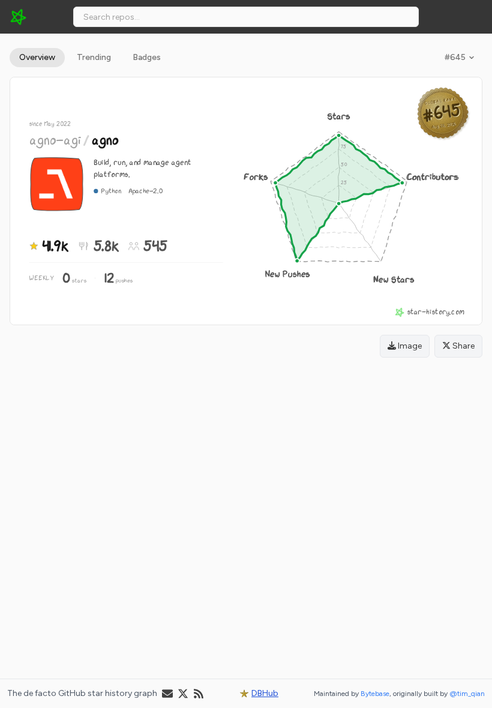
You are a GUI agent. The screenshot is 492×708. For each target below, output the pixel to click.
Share (463, 346)
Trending (94, 57)
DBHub (264, 693)
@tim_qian (467, 693)
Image (409, 346)
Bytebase (375, 693)
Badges (147, 57)
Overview (37, 57)
